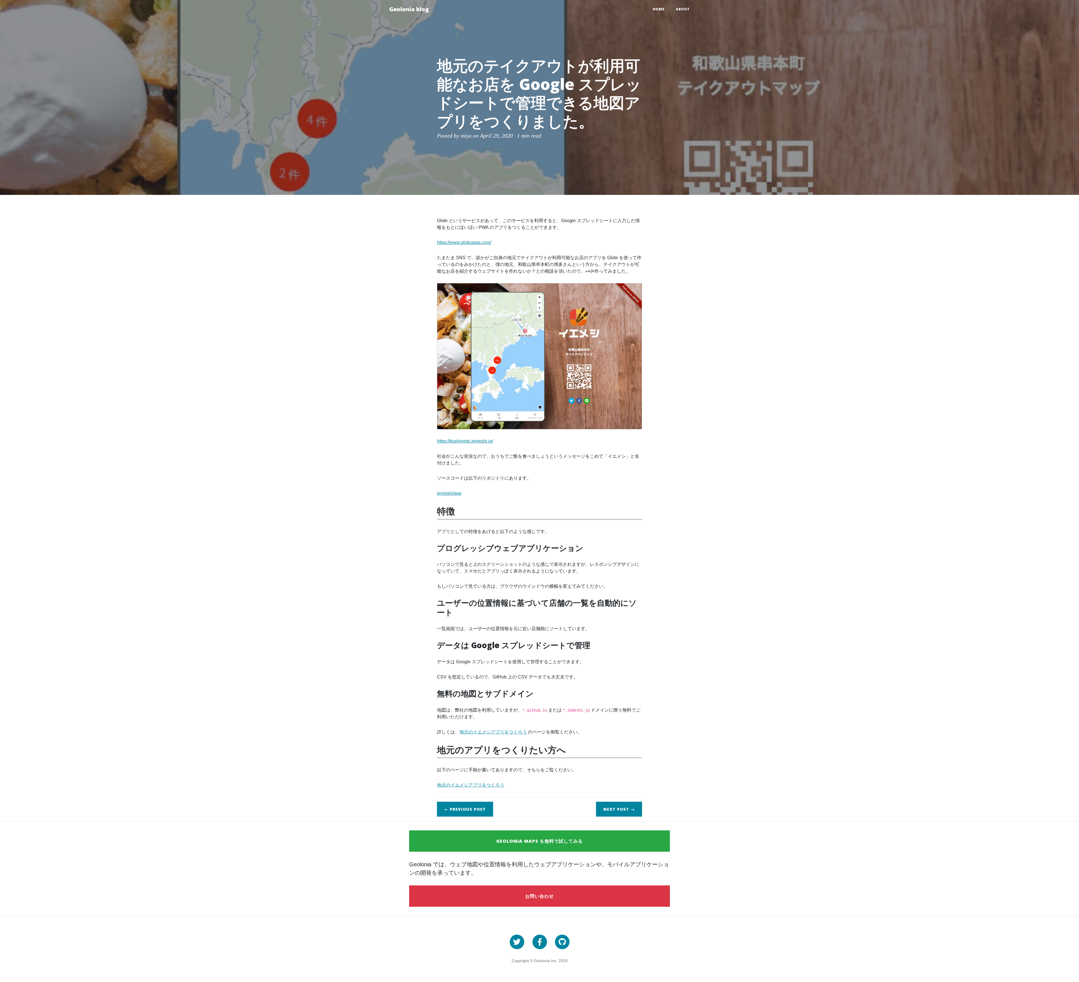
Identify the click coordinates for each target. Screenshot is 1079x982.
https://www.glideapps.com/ (464, 242)
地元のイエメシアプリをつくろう (493, 732)
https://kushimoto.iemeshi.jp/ (465, 441)
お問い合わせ (539, 896)
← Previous (465, 809)
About (683, 9)
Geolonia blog (409, 9)
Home (659, 9)
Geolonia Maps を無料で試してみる (539, 841)
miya (466, 136)
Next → (619, 809)
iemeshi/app (449, 493)
